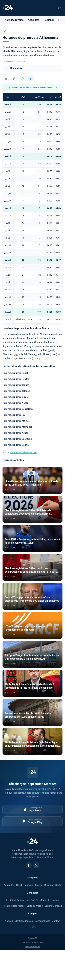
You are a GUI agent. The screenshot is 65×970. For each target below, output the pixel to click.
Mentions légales (24, 921)
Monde (38, 885)
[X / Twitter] (36, 865)
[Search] (59, 8)
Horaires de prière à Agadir (15, 433)
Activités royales (14, 19)
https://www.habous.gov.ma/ (23, 452)
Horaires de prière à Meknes (16, 421)
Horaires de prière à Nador (15, 403)
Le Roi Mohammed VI (17, 900)
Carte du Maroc (35, 905)
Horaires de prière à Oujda (15, 397)
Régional (49, 19)
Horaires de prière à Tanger (16, 385)
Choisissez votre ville (14, 62)
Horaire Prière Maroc (14, 905)
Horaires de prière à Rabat (15, 373)
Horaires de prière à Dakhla (16, 445)
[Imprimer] (14, 79)
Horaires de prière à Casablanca (18, 409)
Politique (28, 885)
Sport (19, 885)
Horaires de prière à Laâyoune (17, 439)
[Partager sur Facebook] (30, 79)
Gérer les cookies (32, 946)
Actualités (33, 19)
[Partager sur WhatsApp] (22, 79)
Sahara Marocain (53, 905)
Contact (56, 921)
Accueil (9, 921)
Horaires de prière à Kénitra (16, 379)
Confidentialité (42, 921)
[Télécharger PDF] (6, 79)
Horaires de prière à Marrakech (17, 427)
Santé (58, 885)
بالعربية (32, 926)
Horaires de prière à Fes (14, 415)
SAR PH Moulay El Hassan (45, 900)
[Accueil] (5, 31)
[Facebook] (29, 865)
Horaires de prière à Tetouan (16, 391)
